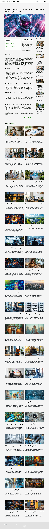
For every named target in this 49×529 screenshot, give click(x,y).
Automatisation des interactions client (10, 46)
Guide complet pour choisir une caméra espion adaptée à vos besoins (34, 468)
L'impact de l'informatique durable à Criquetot (34, 225)
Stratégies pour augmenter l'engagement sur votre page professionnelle (34, 292)
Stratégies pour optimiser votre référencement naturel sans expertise (34, 248)
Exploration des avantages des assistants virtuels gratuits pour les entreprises (14, 314)
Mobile (3, 1)
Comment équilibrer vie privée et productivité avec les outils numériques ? (14, 336)
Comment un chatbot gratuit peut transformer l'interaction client (34, 424)
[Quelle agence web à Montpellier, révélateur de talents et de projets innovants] (40, 68)
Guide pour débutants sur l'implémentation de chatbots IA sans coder (34, 380)
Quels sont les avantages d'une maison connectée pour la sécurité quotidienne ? (14, 204)
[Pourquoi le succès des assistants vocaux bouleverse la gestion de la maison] (40, 43)
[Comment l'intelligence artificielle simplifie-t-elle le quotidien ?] (40, 105)
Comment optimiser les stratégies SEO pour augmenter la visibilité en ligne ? (14, 248)
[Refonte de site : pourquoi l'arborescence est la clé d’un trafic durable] (40, 56)
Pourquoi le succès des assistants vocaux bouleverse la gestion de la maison (39, 48)
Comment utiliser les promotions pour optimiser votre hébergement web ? (34, 204)
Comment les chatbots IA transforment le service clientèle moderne (14, 490)
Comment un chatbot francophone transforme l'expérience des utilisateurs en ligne (14, 358)
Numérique (13, 1)
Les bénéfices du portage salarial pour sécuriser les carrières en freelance (34, 336)
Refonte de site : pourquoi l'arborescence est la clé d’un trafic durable (39, 60)
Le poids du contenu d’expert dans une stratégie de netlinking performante (39, 85)
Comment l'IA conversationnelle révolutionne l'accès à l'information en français (14, 468)
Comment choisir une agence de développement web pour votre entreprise (34, 358)
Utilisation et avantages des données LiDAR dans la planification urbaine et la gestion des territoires (14, 512)
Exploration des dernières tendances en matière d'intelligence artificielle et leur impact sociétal (34, 446)
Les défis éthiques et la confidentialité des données (12, 48)
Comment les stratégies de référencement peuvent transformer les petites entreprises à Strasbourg (34, 490)
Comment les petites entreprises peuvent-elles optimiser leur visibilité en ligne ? (34, 270)
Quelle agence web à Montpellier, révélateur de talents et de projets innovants (39, 72)
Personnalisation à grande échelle (10, 43)
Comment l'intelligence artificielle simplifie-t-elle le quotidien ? (40, 109)
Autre (18, 1)
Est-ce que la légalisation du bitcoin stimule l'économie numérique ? (14, 226)
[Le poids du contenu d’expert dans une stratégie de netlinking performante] (40, 81)
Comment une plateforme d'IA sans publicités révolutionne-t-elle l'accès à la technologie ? (40, 97)
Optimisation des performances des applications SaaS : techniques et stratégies (14, 446)
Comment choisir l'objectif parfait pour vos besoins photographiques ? (34, 314)
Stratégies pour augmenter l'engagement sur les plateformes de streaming (14, 270)
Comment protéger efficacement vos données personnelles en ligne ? (14, 292)
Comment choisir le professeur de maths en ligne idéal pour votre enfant (14, 380)
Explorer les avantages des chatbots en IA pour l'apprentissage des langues (14, 402)
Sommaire (8, 40)
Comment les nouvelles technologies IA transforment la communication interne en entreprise (34, 402)
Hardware (8, 1)
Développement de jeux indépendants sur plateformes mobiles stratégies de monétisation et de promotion (14, 424)
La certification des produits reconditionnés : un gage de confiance (34, 512)
